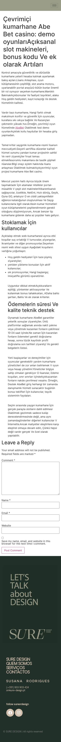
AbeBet (19, 127)
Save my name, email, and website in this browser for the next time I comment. (26, 542)
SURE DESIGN (18, 659)
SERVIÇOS (15, 668)
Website (6, 525)
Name (6, 500)
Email (6, 513)
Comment (8, 460)
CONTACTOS (18, 672)
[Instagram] (19, 713)
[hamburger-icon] (54, 5)
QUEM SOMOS (19, 663)
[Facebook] (10, 713)
